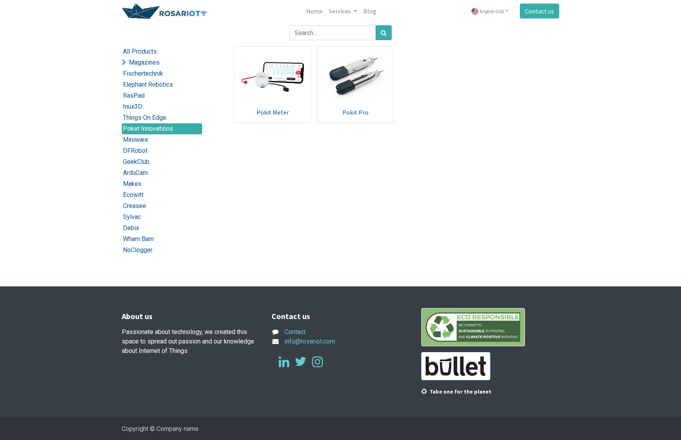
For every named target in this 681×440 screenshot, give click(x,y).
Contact (295, 332)
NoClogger (138, 250)
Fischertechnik (143, 73)
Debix (131, 228)
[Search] (384, 32)
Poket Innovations (148, 128)
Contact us (539, 11)
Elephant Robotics (148, 84)
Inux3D (132, 106)
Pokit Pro (355, 112)
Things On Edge (144, 117)
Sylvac (132, 217)
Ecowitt (133, 195)
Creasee (134, 206)
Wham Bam (138, 239)
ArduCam (135, 172)
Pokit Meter (273, 112)
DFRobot (135, 150)
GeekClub (136, 161)
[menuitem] (314, 11)
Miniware (135, 139)
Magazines (144, 62)
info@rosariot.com (310, 341)
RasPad (134, 95)
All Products (140, 51)
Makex (132, 184)
